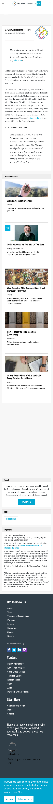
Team (9, 612)
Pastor (10, 709)
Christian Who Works (16, 705)
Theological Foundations (18, 616)
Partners (11, 620)
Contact (10, 632)
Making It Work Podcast (18, 691)
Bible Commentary (15, 663)
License (10, 624)
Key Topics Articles (16, 667)
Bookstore (12, 628)
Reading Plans (13, 679)
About (6, 9)
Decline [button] (9, 799)
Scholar (10, 713)
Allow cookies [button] (25, 799)
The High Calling (14, 675)
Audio (9, 687)
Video (9, 683)
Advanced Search (14, 644)
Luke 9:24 (17, 60)
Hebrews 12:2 (35, 117)
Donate (6, 15)
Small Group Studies (16, 671)
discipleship (11, 519)
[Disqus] (26, 441)
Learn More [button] (17, 792)
